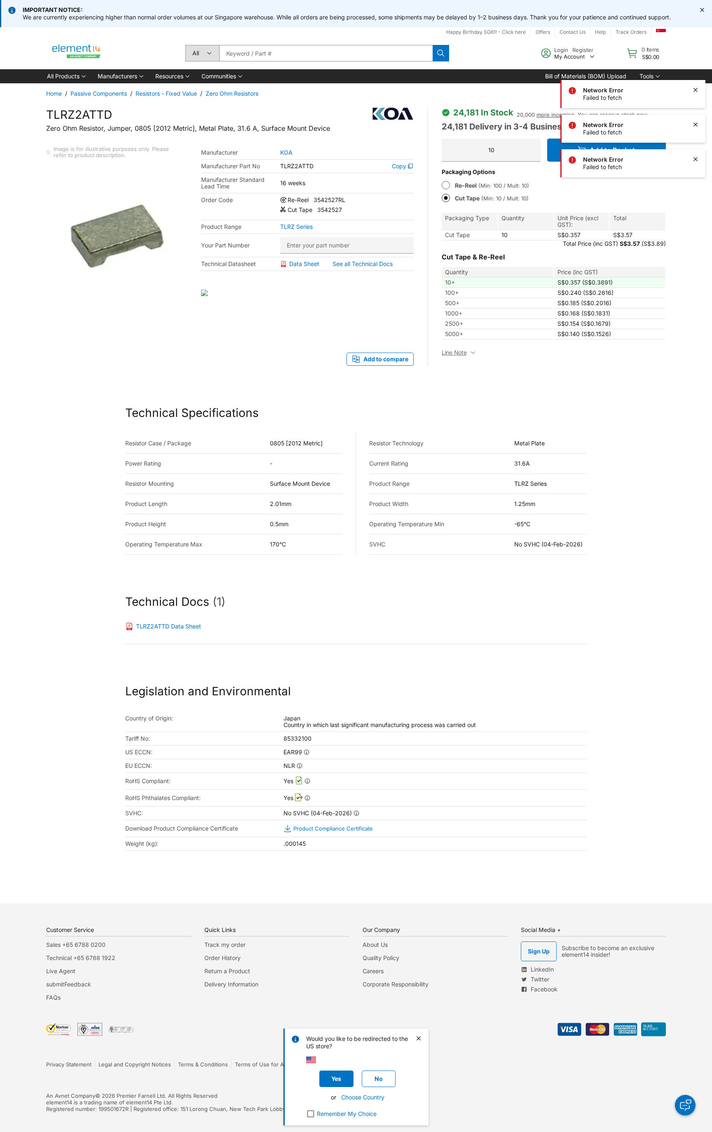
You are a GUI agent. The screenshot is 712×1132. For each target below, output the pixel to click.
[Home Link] (76, 53)
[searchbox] (326, 53)
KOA (286, 152)
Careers (373, 970)
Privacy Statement (68, 1064)
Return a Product (227, 970)
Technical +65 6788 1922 (80, 957)
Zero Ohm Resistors (232, 93)
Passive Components (98, 93)
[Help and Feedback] (685, 1105)
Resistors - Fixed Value (166, 93)
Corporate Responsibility (396, 984)
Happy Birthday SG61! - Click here (486, 32)
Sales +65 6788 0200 (75, 944)
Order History (222, 957)
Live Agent (60, 970)
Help (600, 32)
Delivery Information (231, 984)
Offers (543, 32)
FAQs (53, 997)
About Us (375, 944)
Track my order (225, 944)
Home (54, 93)
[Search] (441, 53)
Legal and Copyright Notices (134, 1064)
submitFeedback (68, 984)
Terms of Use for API (261, 1064)
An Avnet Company (70, 1095)
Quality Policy (381, 957)
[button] (65, 76)
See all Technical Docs (363, 263)
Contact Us (573, 32)
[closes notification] (702, 10)
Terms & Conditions (203, 1064)
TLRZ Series (296, 227)
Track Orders (631, 32)
